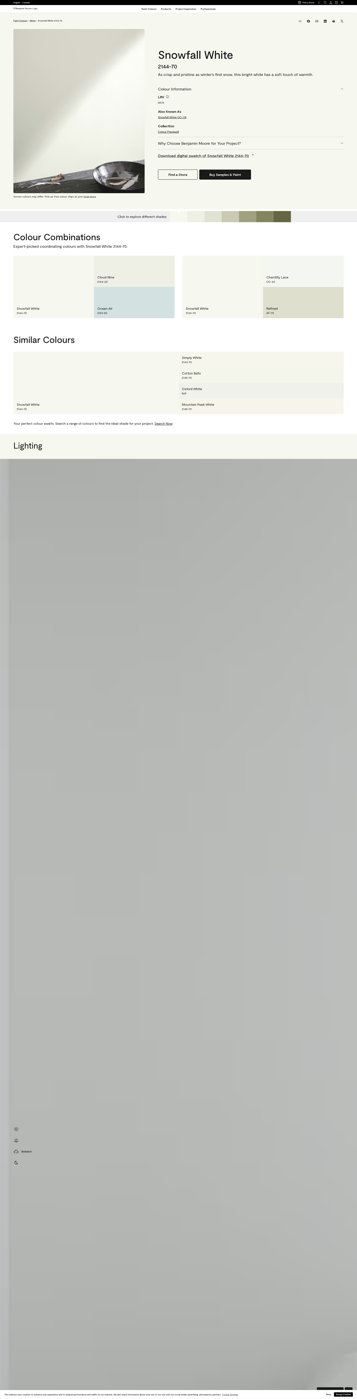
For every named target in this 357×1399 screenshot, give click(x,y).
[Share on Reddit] (333, 21)
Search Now (164, 423)
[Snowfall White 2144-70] (178, 216)
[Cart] (342, 2)
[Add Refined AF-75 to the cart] (325, 293)
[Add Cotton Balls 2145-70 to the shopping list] (337, 375)
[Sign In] (330, 2)
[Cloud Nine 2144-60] (195, 216)
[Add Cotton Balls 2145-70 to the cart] (327, 375)
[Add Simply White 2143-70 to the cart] (327, 359)
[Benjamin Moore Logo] (25, 9)
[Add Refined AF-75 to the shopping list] (335, 293)
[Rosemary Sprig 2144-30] (247, 216)
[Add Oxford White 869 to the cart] (327, 390)
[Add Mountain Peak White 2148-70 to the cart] (327, 406)
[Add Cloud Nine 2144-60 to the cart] (156, 262)
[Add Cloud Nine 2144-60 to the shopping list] (166, 262)
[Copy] (300, 21)
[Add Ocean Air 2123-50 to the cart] (156, 293)
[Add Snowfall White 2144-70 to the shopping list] (86, 262)
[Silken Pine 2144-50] (213, 216)
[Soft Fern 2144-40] (230, 216)
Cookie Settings (230, 1394)
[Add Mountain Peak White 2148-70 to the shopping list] (337, 406)
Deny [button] (328, 1394)
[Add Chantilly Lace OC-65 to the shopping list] (335, 262)
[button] (325, 2)
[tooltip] (167, 96)
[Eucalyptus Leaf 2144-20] (265, 216)
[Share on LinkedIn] (325, 21)
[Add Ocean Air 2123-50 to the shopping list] (166, 293)
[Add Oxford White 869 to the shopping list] (337, 390)
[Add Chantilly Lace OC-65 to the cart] (325, 262)
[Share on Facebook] (308, 21)
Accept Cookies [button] (343, 1394)
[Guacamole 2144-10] (282, 216)
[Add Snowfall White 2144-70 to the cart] (76, 262)
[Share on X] (342, 21)
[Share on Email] (317, 21)
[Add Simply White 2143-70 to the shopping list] (337, 359)
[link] (336, 2)
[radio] (16, 1129)
